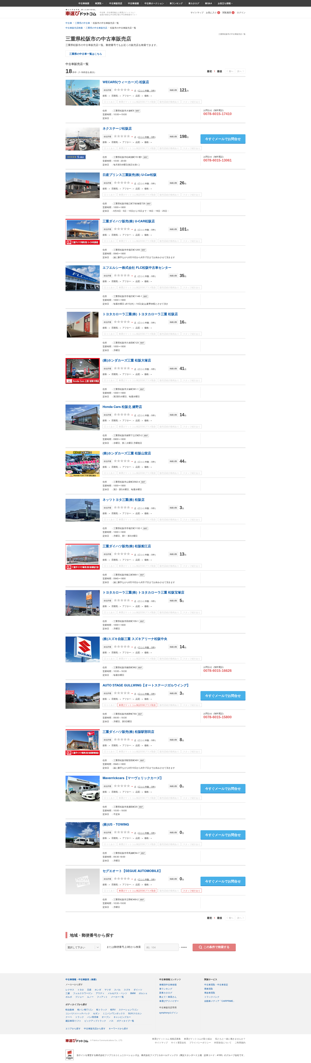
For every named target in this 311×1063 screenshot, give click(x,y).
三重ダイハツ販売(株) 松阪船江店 (127, 546)
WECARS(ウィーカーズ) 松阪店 (126, 82)
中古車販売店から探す (94, 1028)
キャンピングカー (122, 1016)
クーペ (69, 1016)
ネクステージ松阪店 (117, 128)
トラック (79, 1016)
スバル (117, 989)
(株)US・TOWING (116, 824)
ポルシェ (143, 993)
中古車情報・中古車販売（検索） (82, 979)
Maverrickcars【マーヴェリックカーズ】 (133, 778)
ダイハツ (138, 989)
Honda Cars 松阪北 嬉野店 (122, 406)
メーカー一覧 (117, 996)
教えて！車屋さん (168, 996)
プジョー (79, 996)
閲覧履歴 (228, 12)
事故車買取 (209, 992)
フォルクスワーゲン (83, 993)
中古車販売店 (115, 3)
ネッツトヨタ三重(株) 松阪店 (124, 499)
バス (111, 1020)
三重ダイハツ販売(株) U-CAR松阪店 (129, 221)
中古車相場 (133, 3)
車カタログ (193, 3)
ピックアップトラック (95, 1020)
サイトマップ (197, 12)
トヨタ (80, 989)
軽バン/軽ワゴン (85, 1009)
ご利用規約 (240, 1042)
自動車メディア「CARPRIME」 (219, 1000)
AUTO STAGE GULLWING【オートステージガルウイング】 (146, 685)
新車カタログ (165, 992)
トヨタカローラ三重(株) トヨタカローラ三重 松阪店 (140, 314)
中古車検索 (83, 3)
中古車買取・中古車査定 (216, 984)
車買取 (98, 3)
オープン (106, 1016)
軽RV (113, 1009)
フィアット (102, 996)
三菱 (68, 993)
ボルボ (69, 996)
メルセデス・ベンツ (117, 993)
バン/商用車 (92, 1016)
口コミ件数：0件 (146, 90)
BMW (133, 993)
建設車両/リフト (73, 1020)
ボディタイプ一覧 (125, 1020)
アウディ (100, 993)
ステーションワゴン (128, 1009)
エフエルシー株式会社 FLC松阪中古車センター (137, 267)
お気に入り (212, 12)
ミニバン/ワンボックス (114, 1013)
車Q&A (208, 3)
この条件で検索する (216, 947)
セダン (96, 1013)
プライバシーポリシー (200, 1042)
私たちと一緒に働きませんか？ (230, 1038)
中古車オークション (154, 3)
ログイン (241, 12)
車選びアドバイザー (169, 1000)
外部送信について (222, 1042)
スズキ (127, 989)
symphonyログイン (168, 1012)
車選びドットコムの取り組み (198, 1038)
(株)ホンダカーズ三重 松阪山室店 (127, 453)
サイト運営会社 (178, 1042)
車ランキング (176, 3)
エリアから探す (73, 1028)
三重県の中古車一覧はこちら (85, 53)
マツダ (107, 989)
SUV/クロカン (135, 1013)
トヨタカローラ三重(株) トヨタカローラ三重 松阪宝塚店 (143, 592)
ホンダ (98, 989)
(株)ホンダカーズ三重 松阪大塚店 (127, 360)
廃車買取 (208, 988)
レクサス (70, 989)
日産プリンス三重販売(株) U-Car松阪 (130, 174)
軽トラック (101, 1009)
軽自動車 (70, 1009)
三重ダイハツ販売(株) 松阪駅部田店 (128, 731)
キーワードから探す (118, 1028)
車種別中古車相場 (168, 984)
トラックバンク (211, 996)
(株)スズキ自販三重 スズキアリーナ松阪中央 (135, 638)
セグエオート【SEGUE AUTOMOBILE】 (132, 870)
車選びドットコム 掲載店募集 (166, 1038)
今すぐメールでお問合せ (223, 138)
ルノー (90, 996)
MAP (137, 110)
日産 (89, 989)
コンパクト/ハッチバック (78, 1013)
